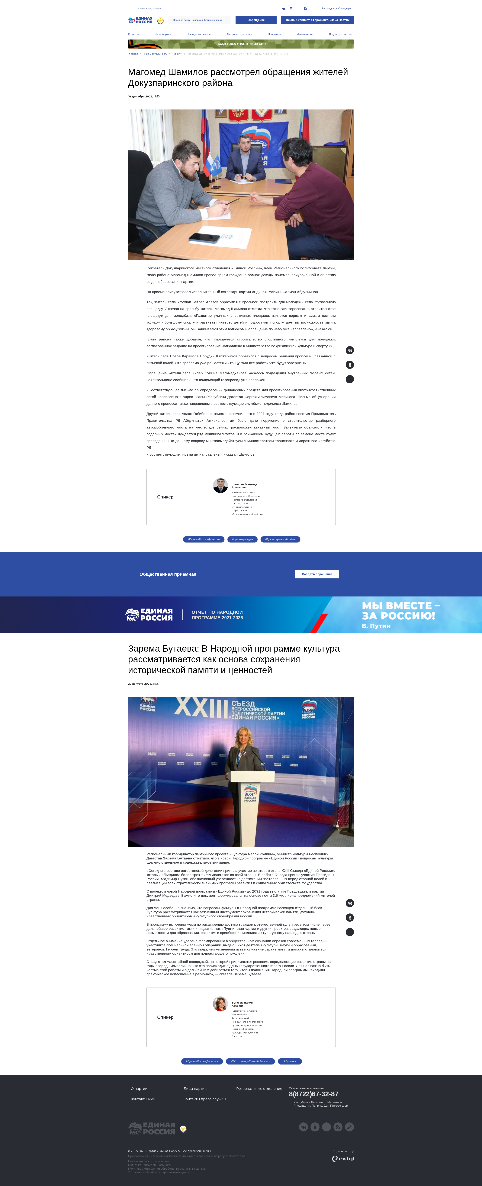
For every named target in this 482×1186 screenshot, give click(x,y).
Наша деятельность (199, 34)
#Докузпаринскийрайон (280, 539)
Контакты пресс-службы (205, 1099)
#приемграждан (242, 539)
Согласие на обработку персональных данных (159, 1172)
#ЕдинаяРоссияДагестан (204, 539)
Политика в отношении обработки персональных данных (167, 1168)
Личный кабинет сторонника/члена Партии (317, 20)
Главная (133, 53)
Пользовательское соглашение (149, 1161)
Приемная (274, 34)
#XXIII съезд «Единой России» (250, 1061)
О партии (134, 34)
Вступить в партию (340, 34)
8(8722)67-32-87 (314, 1094)
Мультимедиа (305, 34)
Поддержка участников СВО (241, 44)
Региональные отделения (259, 1089)
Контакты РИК (143, 1099)
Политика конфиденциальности (150, 1165)
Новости (177, 53)
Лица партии (163, 34)
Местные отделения (239, 34)
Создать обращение (317, 574)
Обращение (256, 20)
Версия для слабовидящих (336, 8)
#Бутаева (290, 1061)
